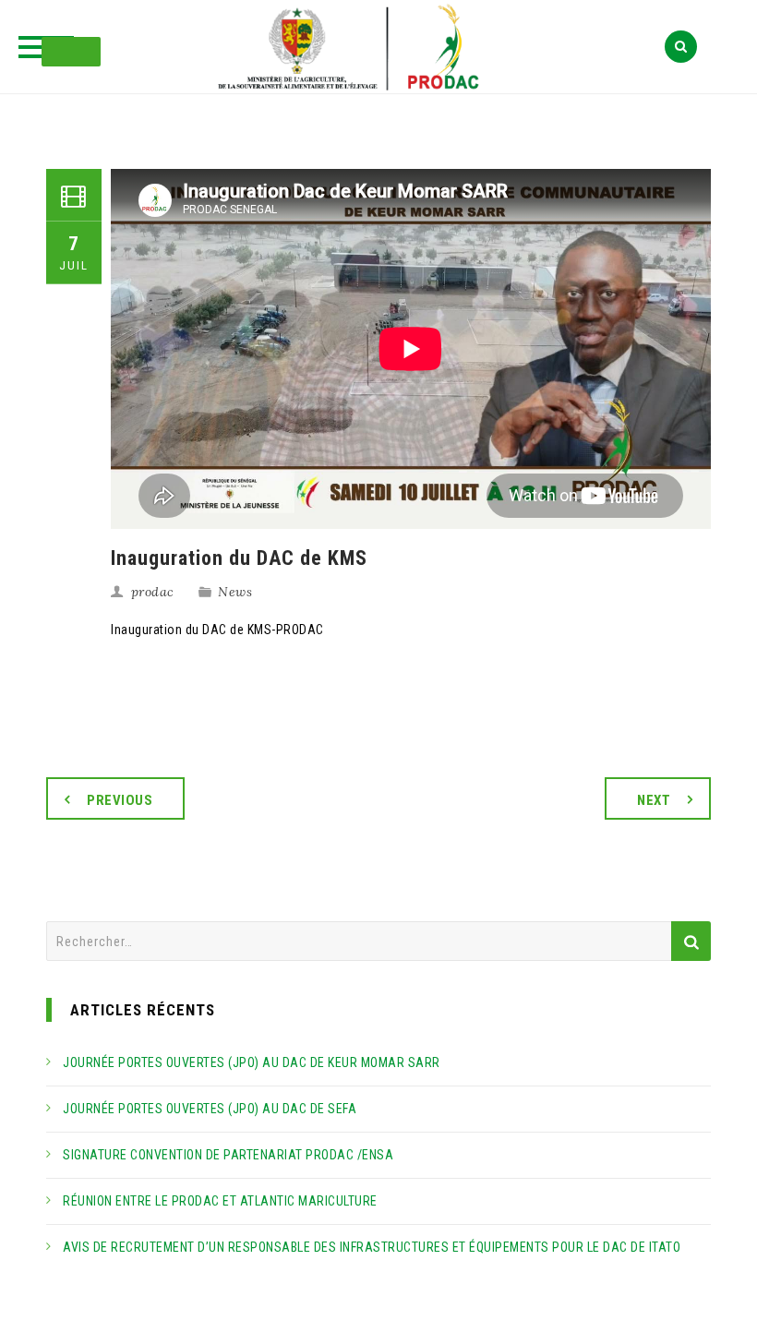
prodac (152, 591)
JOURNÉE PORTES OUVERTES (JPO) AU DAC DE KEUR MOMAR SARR (251, 1062)
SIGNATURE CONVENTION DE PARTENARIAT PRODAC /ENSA (228, 1154)
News (235, 591)
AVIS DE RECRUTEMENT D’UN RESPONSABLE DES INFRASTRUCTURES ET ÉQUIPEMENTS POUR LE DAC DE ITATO (371, 1247)
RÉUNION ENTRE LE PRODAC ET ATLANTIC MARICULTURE (220, 1201)
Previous (119, 800)
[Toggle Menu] (71, 51)
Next (653, 800)
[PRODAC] (378, 48)
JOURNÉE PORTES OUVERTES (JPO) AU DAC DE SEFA (209, 1108)
